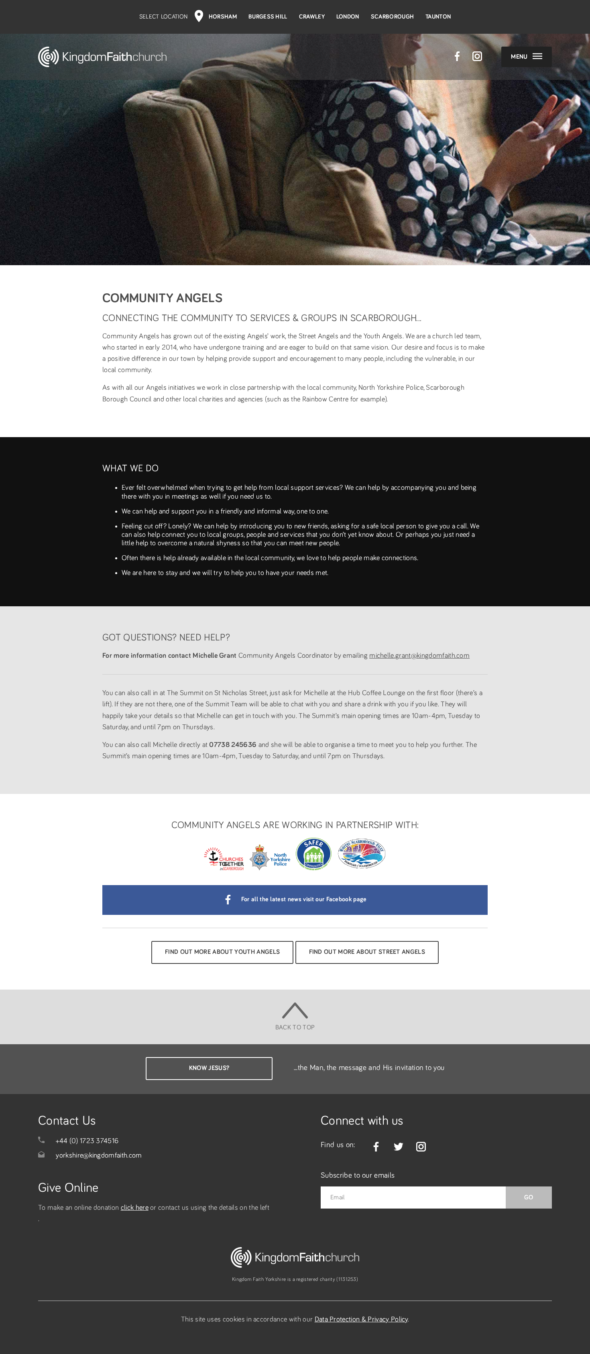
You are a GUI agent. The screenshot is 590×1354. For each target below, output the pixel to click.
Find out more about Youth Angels (222, 952)
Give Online (68, 1188)
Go (528, 1197)
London (347, 17)
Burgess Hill (267, 17)
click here (135, 1207)
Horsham (223, 17)
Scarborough (392, 17)
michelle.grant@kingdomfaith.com (419, 655)
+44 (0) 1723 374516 (87, 1141)
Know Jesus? (209, 1068)
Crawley (312, 17)
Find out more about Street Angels (367, 952)
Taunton (438, 17)
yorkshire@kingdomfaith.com (99, 1155)
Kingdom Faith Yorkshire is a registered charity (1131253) (295, 1279)
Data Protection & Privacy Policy (361, 1319)
